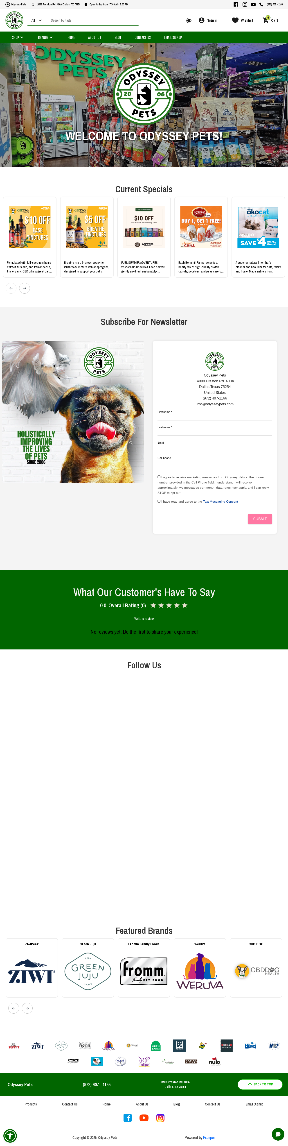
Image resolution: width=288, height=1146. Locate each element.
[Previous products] (11, 288)
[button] (10, 1135)
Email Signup (173, 37)
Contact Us (143, 37)
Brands (43, 37)
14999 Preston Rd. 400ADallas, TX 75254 (175, 1084)
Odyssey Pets (18, 4)
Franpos (209, 1137)
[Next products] (24, 288)
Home (71, 37)
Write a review (144, 618)
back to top (263, 1084)
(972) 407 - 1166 (275, 4)
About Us (94, 37)
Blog (118, 37)
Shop (15, 37)
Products (31, 1104)
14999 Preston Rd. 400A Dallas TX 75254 (58, 4)
